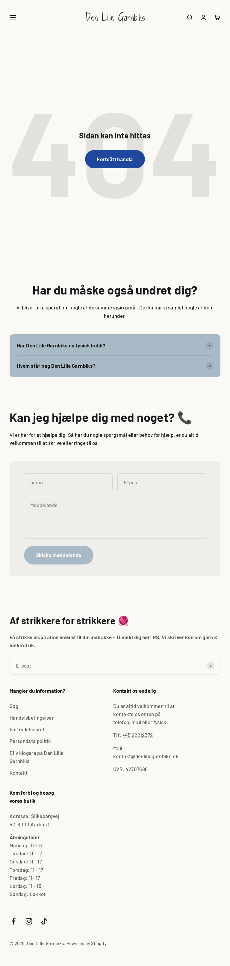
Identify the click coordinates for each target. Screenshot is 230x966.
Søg (14, 706)
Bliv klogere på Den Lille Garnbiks (37, 757)
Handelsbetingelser (32, 718)
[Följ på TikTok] (44, 921)
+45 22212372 (137, 735)
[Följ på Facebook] (14, 921)
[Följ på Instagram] (29, 921)
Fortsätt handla (115, 159)
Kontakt (19, 773)
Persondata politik (30, 741)
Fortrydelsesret (27, 729)
